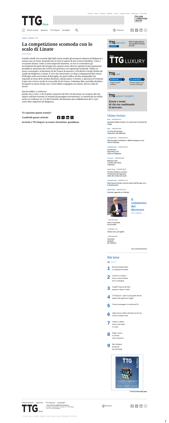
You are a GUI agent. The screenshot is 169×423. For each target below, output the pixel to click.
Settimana (113, 262)
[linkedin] (141, 30)
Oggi (108, 262)
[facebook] (132, 30)
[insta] (145, 30)
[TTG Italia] (35, 20)
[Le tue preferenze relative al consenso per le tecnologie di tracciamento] (165, 421)
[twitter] (136, 30)
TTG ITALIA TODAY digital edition (138, 391)
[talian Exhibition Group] (140, 19)
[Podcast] (114, 30)
